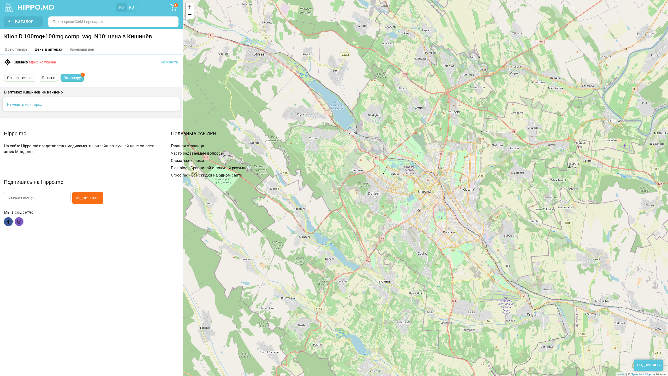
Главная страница (187, 146)
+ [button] (190, 7)
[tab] (48, 50)
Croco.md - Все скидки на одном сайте (206, 175)
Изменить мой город (24, 104)
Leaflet (621, 374)
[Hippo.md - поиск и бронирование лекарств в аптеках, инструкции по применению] (10, 7)
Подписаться (87, 198)
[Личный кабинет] (146, 7)
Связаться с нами (187, 160)
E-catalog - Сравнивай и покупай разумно (209, 168)
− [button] (190, 14)
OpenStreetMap (641, 374)
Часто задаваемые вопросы (197, 153)
